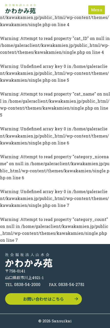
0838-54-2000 (27, 284)
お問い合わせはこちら (43, 299)
